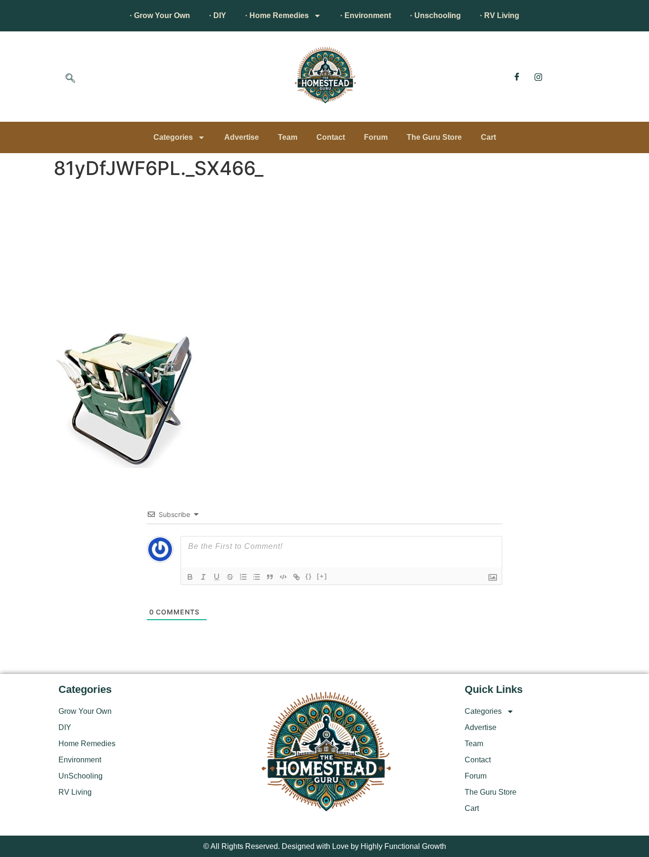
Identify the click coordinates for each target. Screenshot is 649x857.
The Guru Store (434, 137)
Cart (488, 137)
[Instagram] (538, 76)
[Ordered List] (243, 577)
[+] (322, 576)
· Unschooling (435, 15)
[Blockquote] (270, 577)
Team (287, 137)
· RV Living (499, 15)
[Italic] (203, 577)
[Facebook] (517, 76)
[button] (70, 78)
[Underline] (216, 577)
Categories (173, 137)
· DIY (217, 15)
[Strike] (230, 577)
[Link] (296, 577)
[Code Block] (283, 577)
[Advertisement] (324, 254)
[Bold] (190, 577)
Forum (376, 137)
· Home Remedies (277, 15)
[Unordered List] (256, 577)
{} (308, 576)
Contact (330, 137)
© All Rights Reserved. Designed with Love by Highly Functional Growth (324, 846)
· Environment (365, 15)
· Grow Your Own (160, 15)
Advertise (241, 137)
